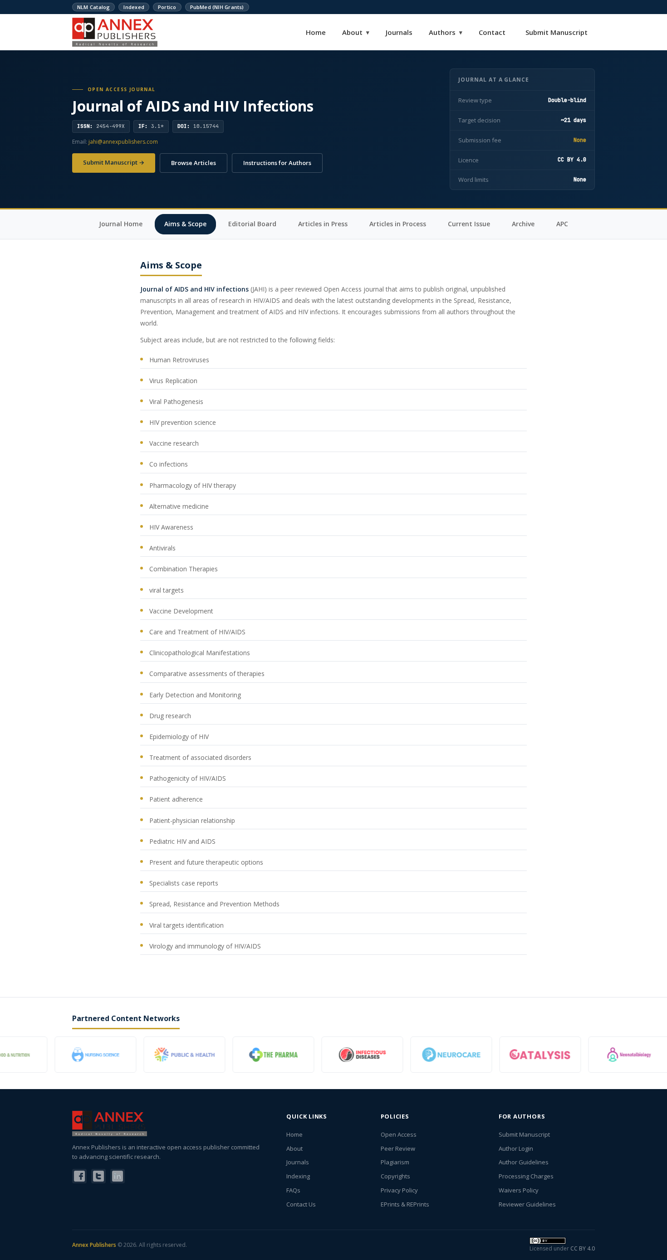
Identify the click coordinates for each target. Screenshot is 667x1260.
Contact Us (301, 1204)
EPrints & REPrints (405, 1204)
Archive (523, 223)
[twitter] (98, 1176)
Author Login (516, 1148)
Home (316, 32)
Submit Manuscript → (113, 162)
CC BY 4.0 (582, 1248)
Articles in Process (397, 223)
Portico (167, 7)
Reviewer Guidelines (527, 1204)
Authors (445, 32)
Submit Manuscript (556, 32)
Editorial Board (252, 223)
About (355, 32)
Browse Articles (193, 163)
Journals (399, 32)
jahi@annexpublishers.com (123, 142)
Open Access (399, 1134)
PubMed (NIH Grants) (217, 7)
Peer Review (398, 1148)
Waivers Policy (519, 1190)
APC (562, 223)
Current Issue (469, 223)
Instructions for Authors (277, 163)
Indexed (133, 7)
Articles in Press (323, 223)
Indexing (298, 1176)
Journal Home (120, 223)
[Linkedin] (117, 1176)
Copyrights (395, 1176)
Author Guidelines (524, 1162)
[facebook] (79, 1176)
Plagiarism (395, 1162)
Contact (492, 32)
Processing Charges (526, 1176)
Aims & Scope (185, 223)
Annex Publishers (94, 1245)
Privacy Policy (399, 1190)
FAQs (293, 1190)
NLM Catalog (93, 7)
